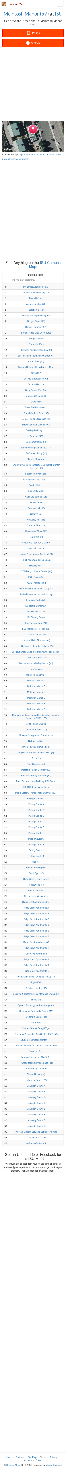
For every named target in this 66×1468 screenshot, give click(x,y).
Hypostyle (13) (36, 565)
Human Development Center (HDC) (36, 554)
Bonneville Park (36, 344)
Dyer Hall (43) (36, 436)
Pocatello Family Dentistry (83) (36, 769)
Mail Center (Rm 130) (36, 657)
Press (38, 1460)
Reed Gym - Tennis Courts (36, 878)
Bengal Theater (36, 338)
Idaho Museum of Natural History (36, 594)
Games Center (36, 502)
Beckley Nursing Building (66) (36, 315)
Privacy (53, 1457)
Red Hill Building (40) (36, 867)
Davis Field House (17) (36, 407)
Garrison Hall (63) (36, 508)
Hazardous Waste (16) (36, 531)
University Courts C (36, 1097)
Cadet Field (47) (36, 361)
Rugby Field (36, 982)
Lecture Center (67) (36, 634)
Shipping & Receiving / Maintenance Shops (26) (36, 993)
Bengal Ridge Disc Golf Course (36, 332)
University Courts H (36, 1125)
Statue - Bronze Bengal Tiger (36, 1028)
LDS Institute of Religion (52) (36, 628)
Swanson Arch (36, 1051)
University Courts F (36, 1114)
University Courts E (36, 1108)
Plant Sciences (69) (36, 764)
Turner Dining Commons (36, 1068)
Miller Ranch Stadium (36, 723)
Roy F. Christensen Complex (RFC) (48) (36, 976)
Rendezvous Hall (36, 890)
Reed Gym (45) (36, 873)
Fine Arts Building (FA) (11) (36, 479)
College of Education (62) (36, 378)
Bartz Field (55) (36, 309)
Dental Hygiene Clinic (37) (36, 413)
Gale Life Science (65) (36, 496)
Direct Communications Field (36, 424)
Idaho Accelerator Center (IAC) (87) (36, 588)
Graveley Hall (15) (36, 519)
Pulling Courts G (36, 838)
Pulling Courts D (36, 821)
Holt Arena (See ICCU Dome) (36, 542)
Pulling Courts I (36, 850)
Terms (43, 1457)
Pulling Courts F (36, 832)
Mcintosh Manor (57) (26, 14)
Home (9, 1457)
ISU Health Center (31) (36, 605)
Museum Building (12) (36, 729)
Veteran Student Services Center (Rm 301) (36, 1131)
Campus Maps (16, 4)
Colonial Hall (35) (36, 384)
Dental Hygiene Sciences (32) (36, 418)
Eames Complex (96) (36, 441)
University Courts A (36, 1085)
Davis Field (36, 401)
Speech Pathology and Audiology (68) (36, 1005)
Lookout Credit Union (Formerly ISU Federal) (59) (36, 651)
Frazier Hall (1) (36, 485)
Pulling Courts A (36, 804)
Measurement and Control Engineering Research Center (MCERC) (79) (36, 716)
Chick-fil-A (36, 372)
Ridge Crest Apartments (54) (36, 901)
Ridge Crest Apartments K (36, 965)
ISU (59, 14)
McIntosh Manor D (36, 697)
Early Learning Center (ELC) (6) (36, 447)
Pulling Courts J (36, 855)
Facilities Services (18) (36, 473)
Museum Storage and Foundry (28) (36, 735)
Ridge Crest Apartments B (36, 913)
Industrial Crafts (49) (36, 600)
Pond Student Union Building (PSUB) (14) (36, 781)
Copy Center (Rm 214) (36, 390)
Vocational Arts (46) (36, 1137)
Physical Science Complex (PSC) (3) (36, 752)
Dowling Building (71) (36, 430)
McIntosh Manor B (36, 686)
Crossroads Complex (36, 395)
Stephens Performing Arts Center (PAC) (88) (36, 1034)
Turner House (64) (36, 1074)
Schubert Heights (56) (36, 988)
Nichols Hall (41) (36, 741)
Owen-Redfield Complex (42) (36, 746)
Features (20, 1457)
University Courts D (36, 1102)
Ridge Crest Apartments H (36, 947)
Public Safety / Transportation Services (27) (36, 792)
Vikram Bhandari (54, 1464)
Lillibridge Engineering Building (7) (36, 646)
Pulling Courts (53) (36, 798)
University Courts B (36, 1091)
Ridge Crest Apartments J (36, 959)
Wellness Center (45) (36, 1143)
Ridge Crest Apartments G (36, 942)
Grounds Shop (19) (36, 525)
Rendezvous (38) (36, 884)
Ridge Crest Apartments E (36, 930)
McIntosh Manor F (36, 709)
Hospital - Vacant (36, 548)
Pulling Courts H (36, 844)
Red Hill (36, 861)
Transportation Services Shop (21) (36, 1062)
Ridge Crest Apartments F (36, 936)
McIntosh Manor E (36, 703)
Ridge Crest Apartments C (36, 919)
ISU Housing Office (36, 611)
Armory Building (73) (36, 303)
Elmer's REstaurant (36, 459)
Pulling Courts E (36, 827)
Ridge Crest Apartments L (36, 970)
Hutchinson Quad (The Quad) (36, 559)
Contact (28, 1460)
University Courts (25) (36, 1080)
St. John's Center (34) (36, 1016)
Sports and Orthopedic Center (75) (36, 1011)
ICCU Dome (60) (36, 577)
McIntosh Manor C (36, 691)
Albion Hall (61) (36, 298)
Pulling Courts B (36, 809)
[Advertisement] (33, 83)
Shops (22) (36, 999)
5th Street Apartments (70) (36, 286)
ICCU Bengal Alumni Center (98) (36, 571)
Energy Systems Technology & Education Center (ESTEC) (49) (36, 466)
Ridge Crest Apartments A (36, 907)
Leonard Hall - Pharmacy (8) (36, 640)
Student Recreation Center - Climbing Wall (36, 1045)
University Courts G (36, 1120)
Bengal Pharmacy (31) (36, 326)
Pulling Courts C (36, 815)
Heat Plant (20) (36, 536)
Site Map (32, 1457)
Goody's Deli (36, 513)
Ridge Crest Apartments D (36, 924)
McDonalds (36, 668)
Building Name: (36, 274)
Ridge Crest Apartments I (36, 953)
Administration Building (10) (36, 292)
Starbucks (36, 1022)
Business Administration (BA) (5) (36, 349)
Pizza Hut (36, 758)
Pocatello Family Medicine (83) (36, 775)
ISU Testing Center (36, 617)
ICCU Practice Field (36, 582)
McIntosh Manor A (36, 680)
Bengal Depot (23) (36, 321)
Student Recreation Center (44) (36, 1039)
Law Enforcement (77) (36, 623)
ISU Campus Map (45, 264)
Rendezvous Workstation (36, 896)
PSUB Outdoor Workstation (36, 787)
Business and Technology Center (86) (36, 355)
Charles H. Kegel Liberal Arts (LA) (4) (36, 367)
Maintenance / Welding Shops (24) (36, 663)
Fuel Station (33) (36, 490)
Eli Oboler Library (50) (36, 453)
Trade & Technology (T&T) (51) (36, 1057)
